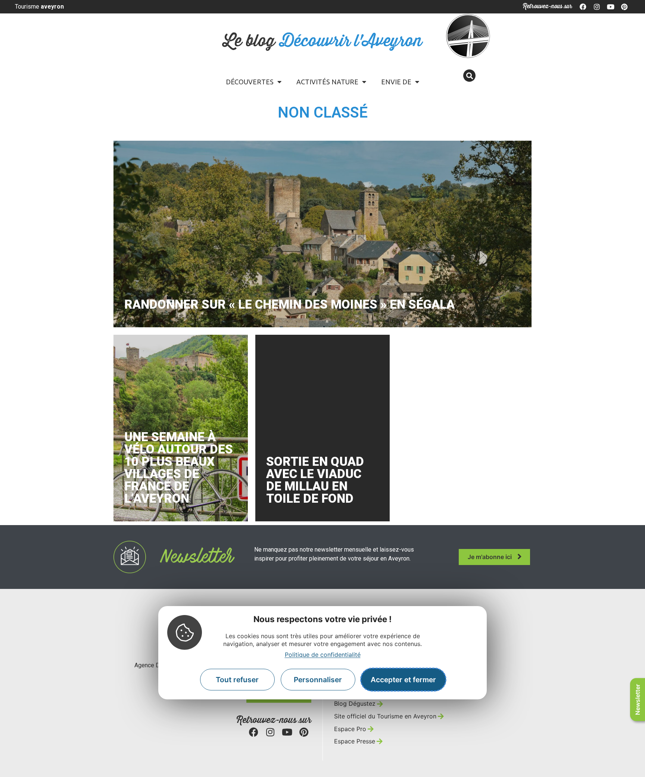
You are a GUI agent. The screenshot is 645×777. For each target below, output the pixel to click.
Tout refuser (237, 679)
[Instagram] (597, 7)
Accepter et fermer (403, 679)
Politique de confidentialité (323, 654)
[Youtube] (611, 7)
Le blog (322, 41)
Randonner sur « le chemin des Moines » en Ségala (289, 304)
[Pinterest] (624, 7)
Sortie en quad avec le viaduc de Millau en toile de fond (315, 480)
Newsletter (637, 699)
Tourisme (39, 6)
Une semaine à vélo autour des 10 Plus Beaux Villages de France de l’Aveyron (178, 468)
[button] (469, 75)
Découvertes (250, 81)
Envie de (396, 81)
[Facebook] (583, 7)
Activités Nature (327, 81)
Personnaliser (318, 679)
